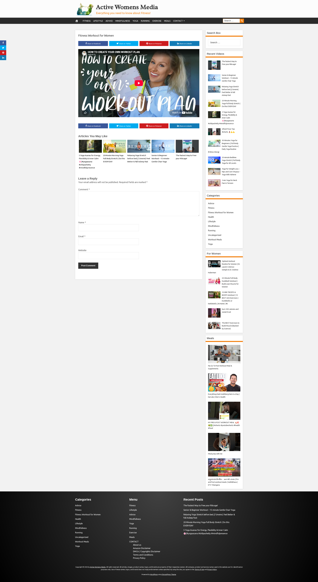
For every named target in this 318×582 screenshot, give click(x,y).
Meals (167, 21)
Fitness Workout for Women (96, 35)
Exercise (157, 21)
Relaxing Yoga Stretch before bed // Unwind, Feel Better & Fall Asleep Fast (138, 158)
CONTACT (178, 21)
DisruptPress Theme (169, 574)
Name (82, 222)
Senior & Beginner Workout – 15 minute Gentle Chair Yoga (160, 158)
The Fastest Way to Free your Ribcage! (200, 505)
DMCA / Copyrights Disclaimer (146, 551)
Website (82, 250)
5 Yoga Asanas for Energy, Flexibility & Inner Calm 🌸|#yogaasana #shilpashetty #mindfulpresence (89, 161)
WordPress (154, 574)
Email (81, 236)
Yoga (135, 21)
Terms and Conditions (143, 555)
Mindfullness (122, 21)
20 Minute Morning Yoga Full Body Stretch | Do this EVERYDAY (114, 158)
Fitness (87, 21)
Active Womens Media (127, 7)
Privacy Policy (139, 558)
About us (137, 545)
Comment (84, 189)
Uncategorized (214, 235)
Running (145, 21)
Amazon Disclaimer (142, 548)
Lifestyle (98, 21)
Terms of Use (199, 569)
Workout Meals (215, 239)
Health (211, 217)
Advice (109, 21)
